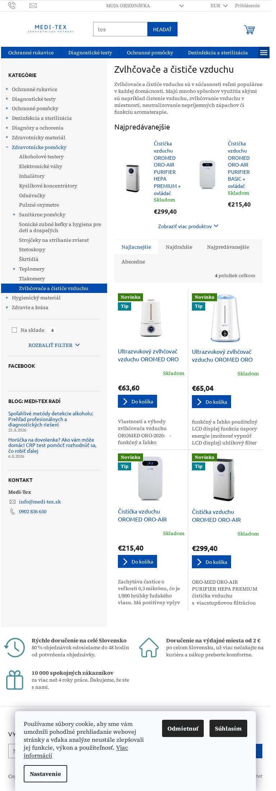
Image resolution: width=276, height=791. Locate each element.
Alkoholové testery (41, 156)
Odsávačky (32, 195)
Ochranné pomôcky (35, 108)
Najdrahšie (179, 246)
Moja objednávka (128, 6)
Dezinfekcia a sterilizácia (42, 118)
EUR (216, 6)
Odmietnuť (182, 728)
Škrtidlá (28, 259)
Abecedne (133, 261)
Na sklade (37, 330)
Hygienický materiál (36, 297)
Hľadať (162, 29)
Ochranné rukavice (34, 89)
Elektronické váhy (40, 166)
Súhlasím (228, 728)
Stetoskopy (32, 249)
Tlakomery (32, 278)
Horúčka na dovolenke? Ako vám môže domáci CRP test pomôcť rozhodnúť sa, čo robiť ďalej (52, 445)
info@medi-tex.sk (40, 501)
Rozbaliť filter (50, 345)
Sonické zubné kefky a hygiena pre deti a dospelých (60, 227)
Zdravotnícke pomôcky (39, 147)
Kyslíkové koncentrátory (48, 185)
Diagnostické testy (34, 99)
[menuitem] (31, 52)
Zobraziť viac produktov (185, 226)
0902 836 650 (32, 511)
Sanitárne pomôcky (42, 214)
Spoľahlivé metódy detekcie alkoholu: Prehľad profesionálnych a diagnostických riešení (50, 419)
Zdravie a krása (30, 307)
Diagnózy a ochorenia (38, 127)
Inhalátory (32, 176)
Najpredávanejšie (228, 246)
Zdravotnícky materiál (38, 137)
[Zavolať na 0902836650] (18, 5)
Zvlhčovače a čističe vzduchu (53, 288)
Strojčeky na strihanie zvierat (54, 240)
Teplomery (32, 268)
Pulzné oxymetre (39, 204)
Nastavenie (45, 774)
